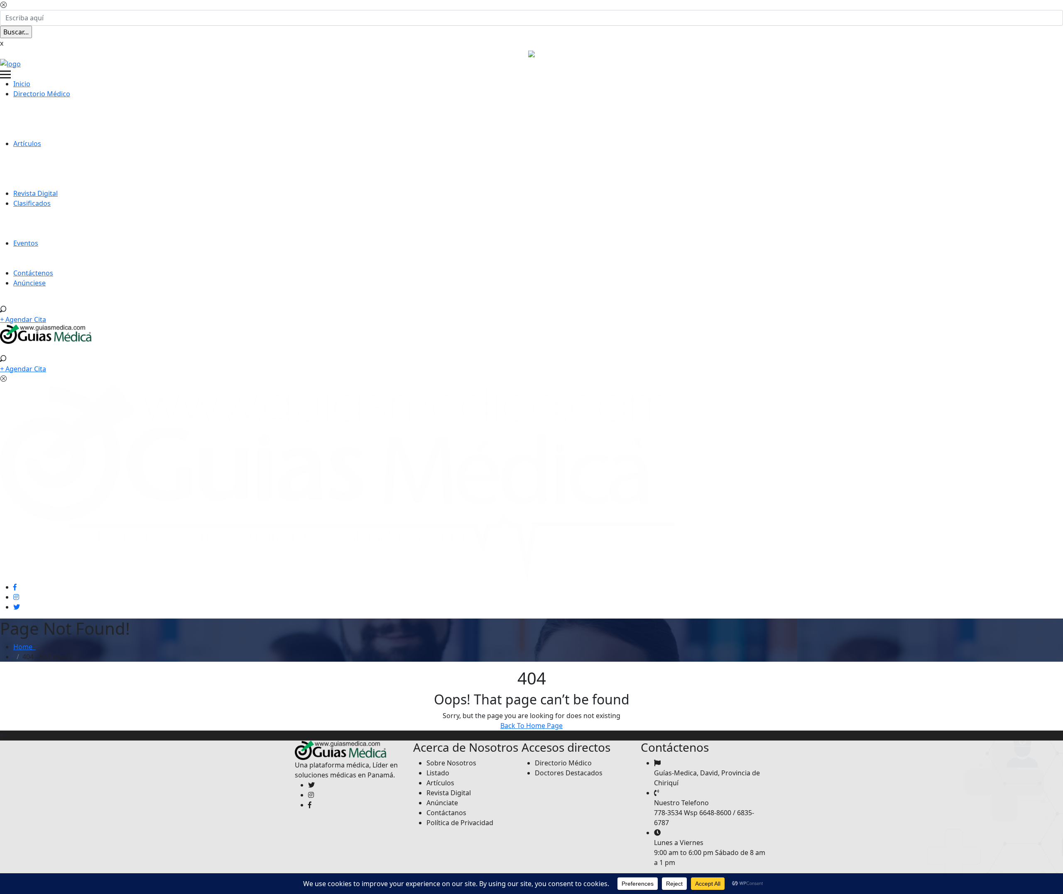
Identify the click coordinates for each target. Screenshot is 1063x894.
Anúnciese (29, 282)
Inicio (21, 83)
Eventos (25, 243)
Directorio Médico (41, 93)
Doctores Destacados (569, 772)
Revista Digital (35, 193)
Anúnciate (442, 802)
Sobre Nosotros (451, 762)
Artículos (27, 143)
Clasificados (32, 203)
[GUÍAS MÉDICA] (10, 63)
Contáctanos (446, 812)
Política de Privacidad (459, 822)
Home (24, 646)
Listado (437, 772)
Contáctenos (33, 273)
